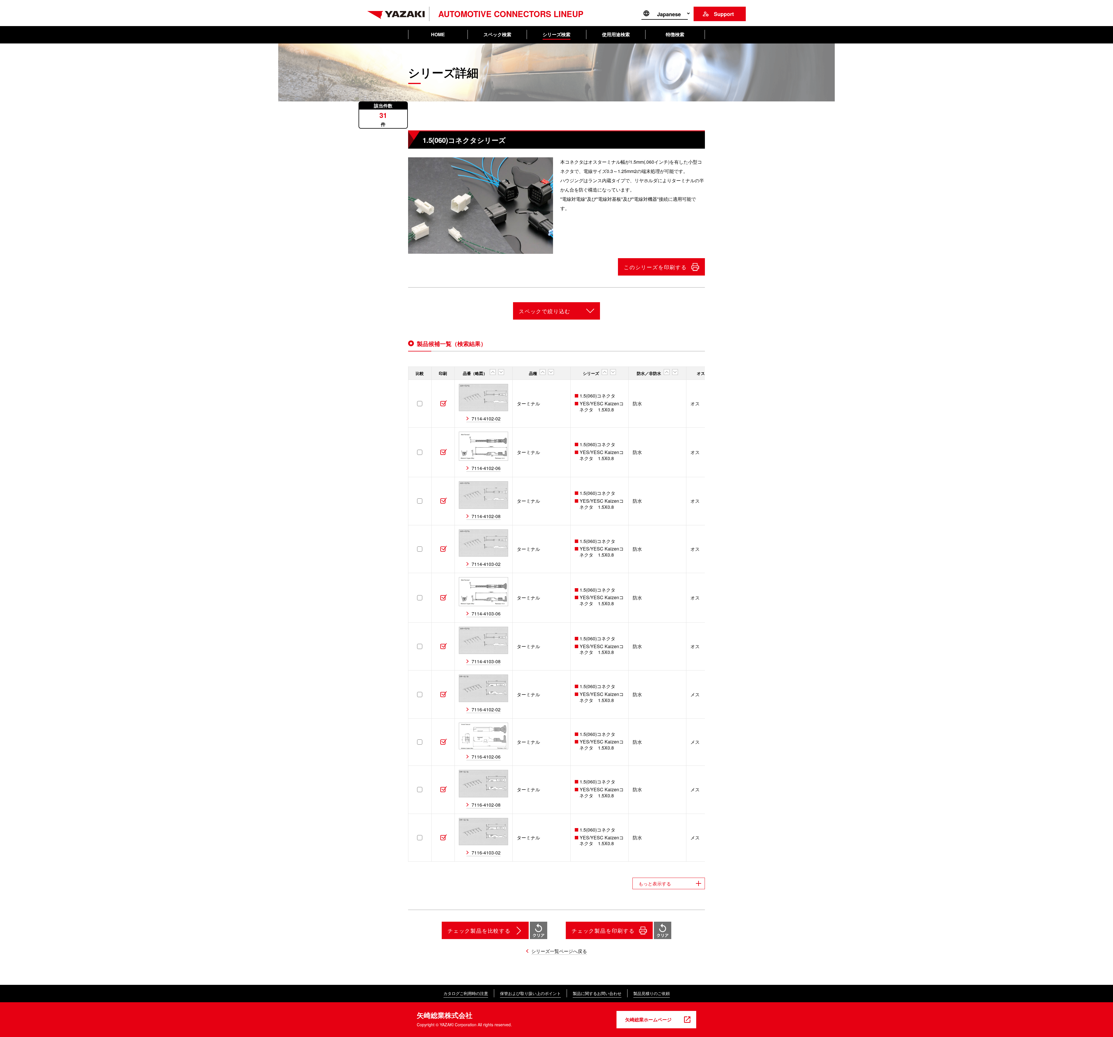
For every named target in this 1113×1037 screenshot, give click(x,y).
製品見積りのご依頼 (651, 993)
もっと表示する (655, 883)
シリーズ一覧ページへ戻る (559, 951)
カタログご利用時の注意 (465, 993)
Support (724, 14)
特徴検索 (675, 34)
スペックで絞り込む (544, 311)
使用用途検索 (616, 34)
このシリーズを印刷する (655, 267)
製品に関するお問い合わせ (597, 993)
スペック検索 (497, 34)
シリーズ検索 (556, 34)
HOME (438, 34)
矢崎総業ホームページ (648, 1019)
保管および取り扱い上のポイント (530, 993)
